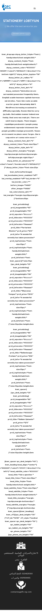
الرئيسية (27, 33)
